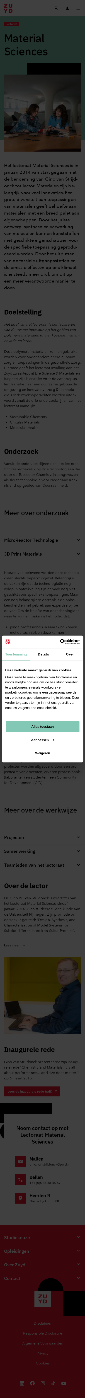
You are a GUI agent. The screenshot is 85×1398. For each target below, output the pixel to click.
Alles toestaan (42, 726)
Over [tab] (70, 654)
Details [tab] (43, 654)
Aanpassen (40, 740)
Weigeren (42, 753)
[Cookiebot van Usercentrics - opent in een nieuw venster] (60, 642)
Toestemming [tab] (16, 654)
